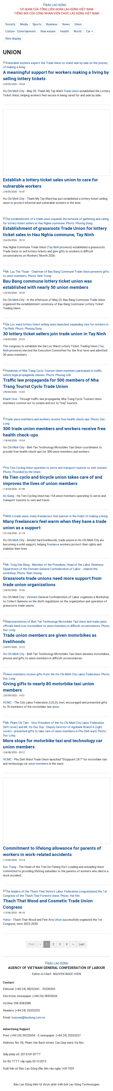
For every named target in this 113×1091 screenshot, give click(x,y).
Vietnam (32, 597)
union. (55, 707)
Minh (15, 91)
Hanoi (6, 919)
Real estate (47, 31)
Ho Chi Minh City (13, 654)
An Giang (8, 496)
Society (10, 24)
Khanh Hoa (10, 399)
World (77, 31)
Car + (89, 31)
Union (78, 24)
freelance (53, 544)
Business (52, 24)
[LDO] (56, 65)
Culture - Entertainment (20, 31)
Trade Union (71, 91)
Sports (37, 24)
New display (13, 38)
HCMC (7, 702)
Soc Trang (9, 867)
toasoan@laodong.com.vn (28, 1017)
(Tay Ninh (53, 247)
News (66, 24)
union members (38, 763)
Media (24, 24)
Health (64, 31)
